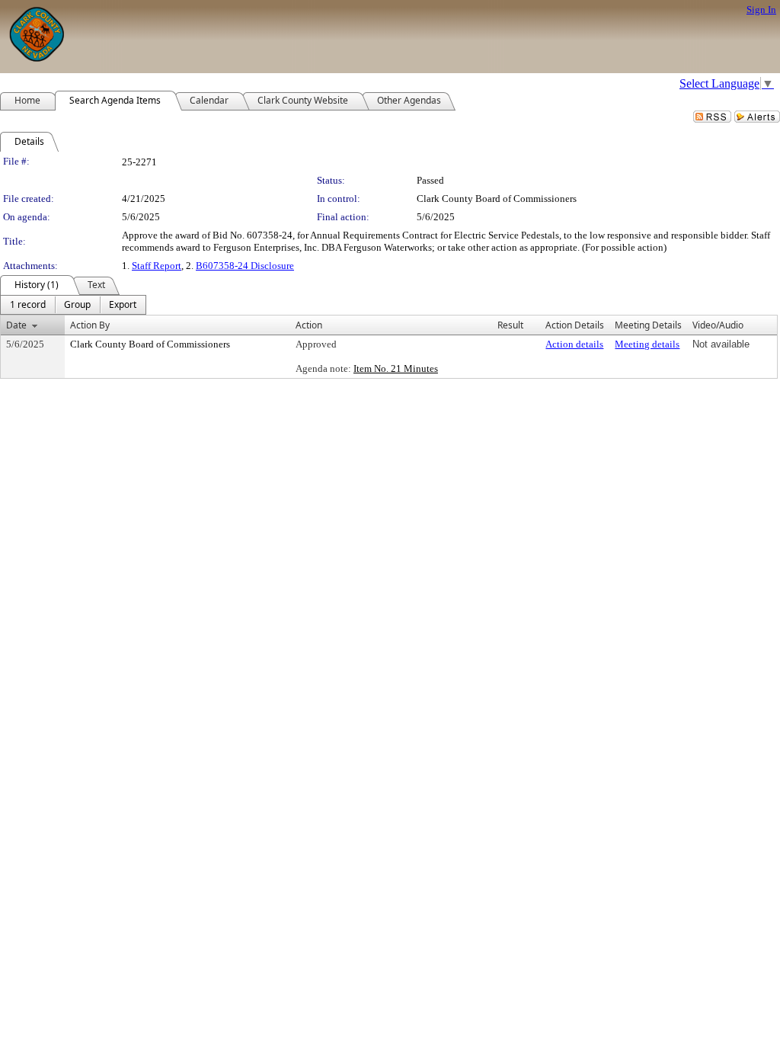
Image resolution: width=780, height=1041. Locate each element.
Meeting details (647, 344)
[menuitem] (28, 305)
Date (16, 325)
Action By (90, 325)
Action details (574, 344)
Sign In (761, 9)
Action (309, 325)
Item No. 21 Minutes (395, 368)
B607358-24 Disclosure (245, 265)
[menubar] (73, 305)
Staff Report (156, 265)
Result (510, 325)
